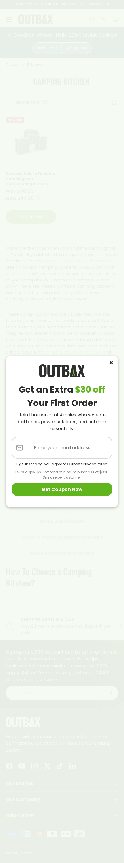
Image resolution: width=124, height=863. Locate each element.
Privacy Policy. (95, 464)
